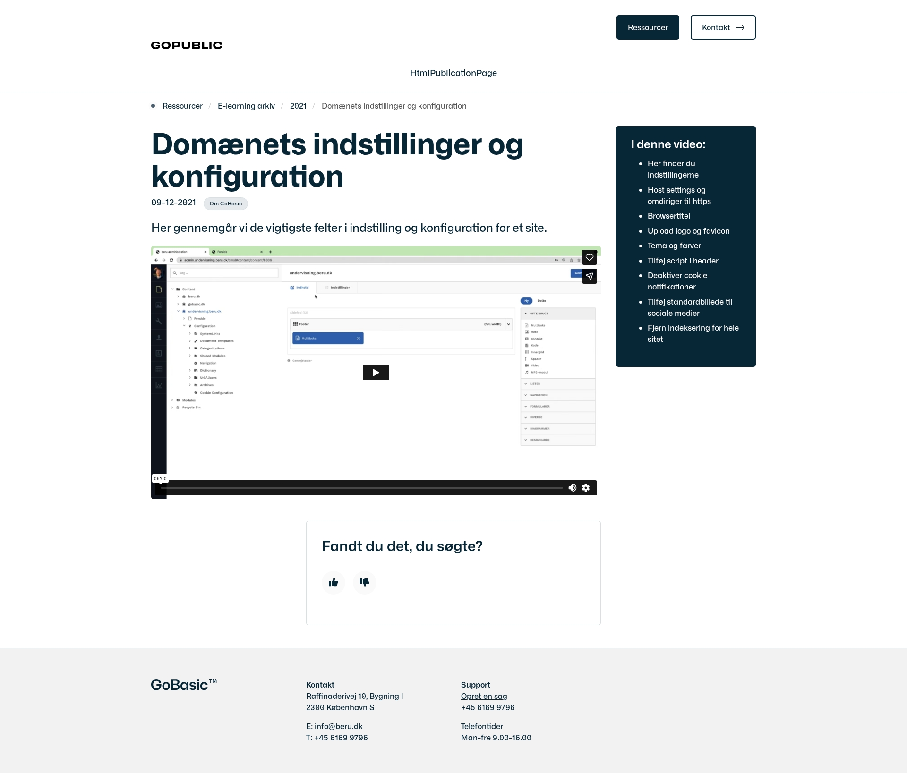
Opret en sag (484, 695)
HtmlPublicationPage (453, 72)
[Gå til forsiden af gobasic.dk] (186, 45)
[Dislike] (364, 583)
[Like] (333, 583)
